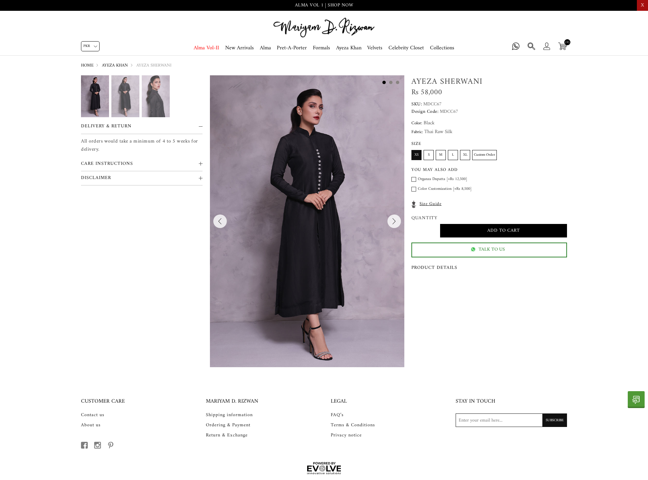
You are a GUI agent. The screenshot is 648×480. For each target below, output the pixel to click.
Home (87, 65)
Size (416, 144)
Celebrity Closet (406, 48)
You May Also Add (434, 170)
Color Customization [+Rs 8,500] (444, 189)
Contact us (92, 415)
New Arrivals (239, 48)
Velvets (374, 48)
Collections (442, 48)
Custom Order (484, 155)
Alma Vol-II (206, 48)
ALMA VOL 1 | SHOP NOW (324, 5)
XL (465, 155)
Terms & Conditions (353, 425)
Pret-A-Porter (292, 48)
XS (416, 155)
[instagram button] (97, 445)
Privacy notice (346, 435)
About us (91, 425)
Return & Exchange (227, 435)
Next (394, 221)
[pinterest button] (110, 445)
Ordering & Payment (228, 425)
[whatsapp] (636, 399)
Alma (265, 48)
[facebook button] (84, 445)
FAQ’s (337, 415)
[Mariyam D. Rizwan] (324, 27)
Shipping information (229, 415)
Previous (220, 221)
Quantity (424, 218)
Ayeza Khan (348, 48)
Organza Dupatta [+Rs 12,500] (442, 179)
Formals (321, 48)
